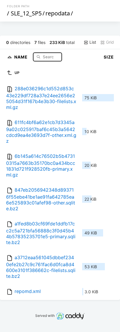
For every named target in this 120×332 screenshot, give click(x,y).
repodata (57, 13)
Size (109, 56)
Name (21, 56)
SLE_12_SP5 (26, 13)
